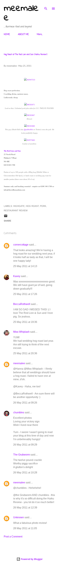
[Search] (46, 6)
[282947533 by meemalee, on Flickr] (29, 80)
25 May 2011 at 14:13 (25, 266)
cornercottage (20, 244)
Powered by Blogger (31, 559)
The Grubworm (21, 454)
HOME (7, 34)
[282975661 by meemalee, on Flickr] (29, 140)
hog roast (32, 206)
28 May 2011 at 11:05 (25, 528)
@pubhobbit (28, 129)
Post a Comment (13, 536)
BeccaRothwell (21, 304)
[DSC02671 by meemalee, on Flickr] (29, 105)
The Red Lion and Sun (12, 151)
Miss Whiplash (21, 331)
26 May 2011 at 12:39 (25, 507)
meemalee (21, 13)
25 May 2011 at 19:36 (25, 322)
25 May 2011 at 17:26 (25, 294)
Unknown (18, 517)
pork (43, 206)
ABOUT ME (23, 34)
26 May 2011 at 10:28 (25, 472)
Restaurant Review (16, 210)
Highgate (19, 206)
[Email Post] (6, 217)
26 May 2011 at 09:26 (25, 402)
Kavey (16, 276)
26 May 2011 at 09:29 (25, 444)
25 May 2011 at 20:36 (25, 353)
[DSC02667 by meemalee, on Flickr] (29, 115)
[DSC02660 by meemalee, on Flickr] (29, 126)
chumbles (18, 412)
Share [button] (7, 220)
